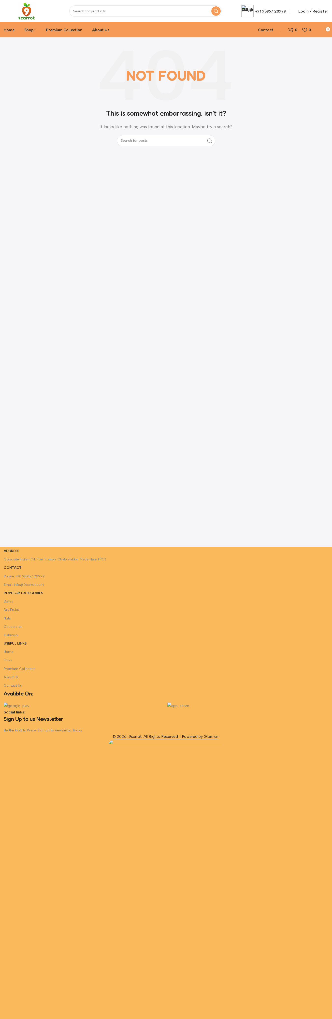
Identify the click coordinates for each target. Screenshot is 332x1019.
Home (8, 652)
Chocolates (13, 627)
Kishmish (11, 635)
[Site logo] (27, 10)
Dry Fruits (11, 610)
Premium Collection (20, 669)
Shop (8, 660)
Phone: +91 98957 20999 (24, 576)
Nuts (7, 618)
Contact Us (13, 685)
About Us (11, 677)
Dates (8, 601)
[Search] (216, 11)
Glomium (211, 736)
